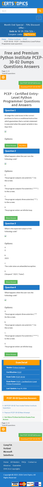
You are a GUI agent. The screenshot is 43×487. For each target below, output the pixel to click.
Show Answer (11, 145)
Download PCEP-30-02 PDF (31, 87)
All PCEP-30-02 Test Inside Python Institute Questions (20, 407)
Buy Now (22, 145)
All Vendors (14, 462)
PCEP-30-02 (20, 377)
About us (7, 465)
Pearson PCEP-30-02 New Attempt (17, 412)
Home (4, 39)
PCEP (25, 39)
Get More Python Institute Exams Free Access (19, 418)
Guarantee (17, 465)
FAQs (24, 462)
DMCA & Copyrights (11, 469)
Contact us (32, 462)
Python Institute (14, 39)
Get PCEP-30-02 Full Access (30, 83)
